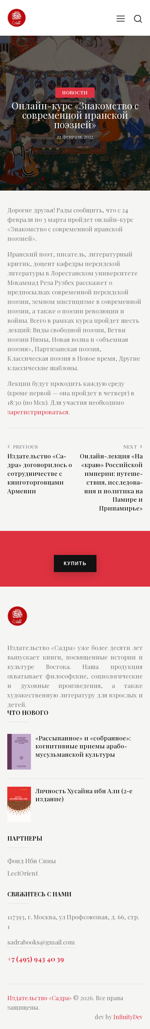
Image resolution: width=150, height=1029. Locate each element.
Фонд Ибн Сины (31, 861)
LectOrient (22, 873)
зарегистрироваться (37, 412)
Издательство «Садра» (39, 998)
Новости (74, 92)
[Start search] (138, 18)
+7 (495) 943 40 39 (35, 958)
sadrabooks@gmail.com (41, 942)
